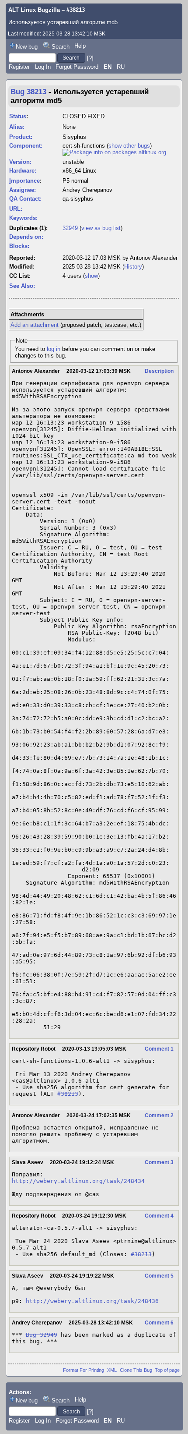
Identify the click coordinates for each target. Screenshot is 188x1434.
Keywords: (23, 218)
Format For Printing (83, 1370)
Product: (20, 137)
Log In (43, 67)
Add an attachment (34, 325)
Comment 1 (159, 1049)
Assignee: (22, 190)
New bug (27, 46)
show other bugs (129, 145)
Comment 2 (159, 1115)
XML (112, 1370)
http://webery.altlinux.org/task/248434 (78, 1181)
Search (61, 46)
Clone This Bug (136, 1370)
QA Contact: (25, 198)
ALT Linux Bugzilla (34, 10)
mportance (24, 180)
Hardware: (22, 170)
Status (17, 116)
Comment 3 (159, 1162)
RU (121, 67)
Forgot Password (77, 67)
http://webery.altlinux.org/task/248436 (92, 1301)
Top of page (167, 1370)
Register (19, 67)
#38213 (67, 1094)
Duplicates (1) (27, 228)
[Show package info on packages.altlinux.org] (114, 152)
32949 (70, 228)
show (91, 276)
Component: (25, 145)
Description (159, 371)
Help (80, 45)
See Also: (22, 286)
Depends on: (26, 237)
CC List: (20, 276)
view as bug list (101, 228)
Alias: (16, 127)
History (133, 266)
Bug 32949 (41, 1334)
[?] (90, 57)
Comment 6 (159, 1323)
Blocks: (19, 246)
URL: (15, 208)
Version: (20, 162)
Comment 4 (159, 1216)
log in (53, 349)
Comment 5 (159, 1276)
